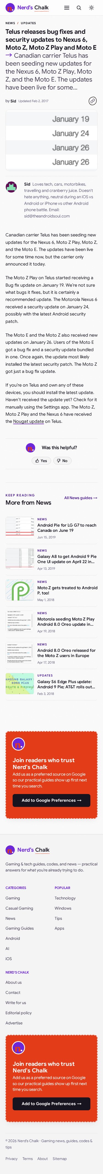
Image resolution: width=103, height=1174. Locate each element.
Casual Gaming (19, 908)
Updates (28, 23)
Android (12, 938)
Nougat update (28, 421)
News (10, 23)
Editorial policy (18, 1012)
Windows (63, 908)
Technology (65, 898)
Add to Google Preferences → (52, 800)
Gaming (12, 898)
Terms (28, 1158)
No (65, 460)
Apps (59, 928)
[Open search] (79, 8)
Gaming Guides (19, 928)
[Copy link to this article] (93, 101)
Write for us (15, 1002)
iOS (8, 958)
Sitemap (60, 1158)
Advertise (14, 1023)
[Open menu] (66, 7)
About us (13, 982)
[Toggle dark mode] (91, 8)
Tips (58, 918)
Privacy (11, 1158)
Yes (44, 460)
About (42, 1158)
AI (7, 948)
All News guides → (81, 497)
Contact (12, 992)
